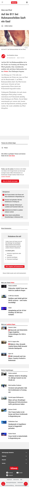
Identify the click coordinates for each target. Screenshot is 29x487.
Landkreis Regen (10, 324)
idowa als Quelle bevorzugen (10, 181)
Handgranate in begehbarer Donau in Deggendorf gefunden (17, 426)
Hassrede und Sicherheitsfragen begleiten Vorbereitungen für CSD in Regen (18, 333)
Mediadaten (20, 482)
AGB (21, 479)
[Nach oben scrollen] (26, 483)
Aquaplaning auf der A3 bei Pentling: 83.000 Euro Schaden (17, 312)
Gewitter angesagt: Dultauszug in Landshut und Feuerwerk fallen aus (14, 206)
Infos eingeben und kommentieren (14, 266)
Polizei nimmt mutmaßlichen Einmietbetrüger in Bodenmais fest (14, 216)
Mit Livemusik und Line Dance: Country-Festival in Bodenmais (17, 358)
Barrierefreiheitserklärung (8, 485)
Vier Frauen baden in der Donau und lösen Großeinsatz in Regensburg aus (14, 195)
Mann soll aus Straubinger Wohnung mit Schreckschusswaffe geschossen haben (18, 402)
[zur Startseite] (14, 467)
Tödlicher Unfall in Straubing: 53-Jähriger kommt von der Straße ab (17, 378)
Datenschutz (16, 479)
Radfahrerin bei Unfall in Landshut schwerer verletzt (14, 211)
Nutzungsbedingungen (11, 482)
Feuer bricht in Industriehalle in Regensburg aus (17, 437)
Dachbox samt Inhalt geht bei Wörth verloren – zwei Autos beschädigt (17, 300)
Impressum (9, 479)
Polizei (6, 71)
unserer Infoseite (5, 176)
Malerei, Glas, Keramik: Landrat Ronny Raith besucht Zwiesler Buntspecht (17, 346)
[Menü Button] (2, 2)
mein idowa (12, 156)
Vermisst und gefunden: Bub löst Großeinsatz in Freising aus (13, 200)
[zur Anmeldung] (27, 2)
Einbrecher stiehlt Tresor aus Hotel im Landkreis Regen (17, 289)
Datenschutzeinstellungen (21, 485)
